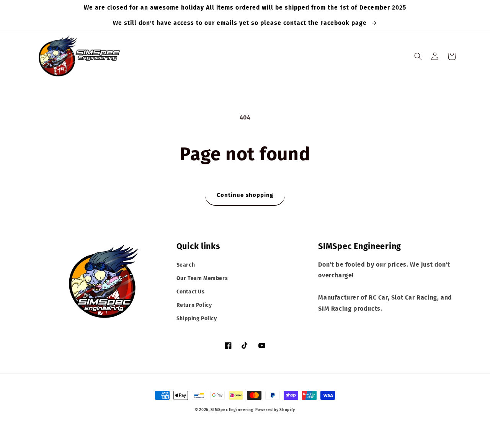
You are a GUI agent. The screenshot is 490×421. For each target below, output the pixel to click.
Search (185, 265)
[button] (418, 56)
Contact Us (190, 291)
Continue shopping (245, 195)
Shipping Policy (196, 318)
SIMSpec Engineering (232, 410)
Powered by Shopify (275, 410)
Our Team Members (202, 278)
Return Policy (194, 305)
